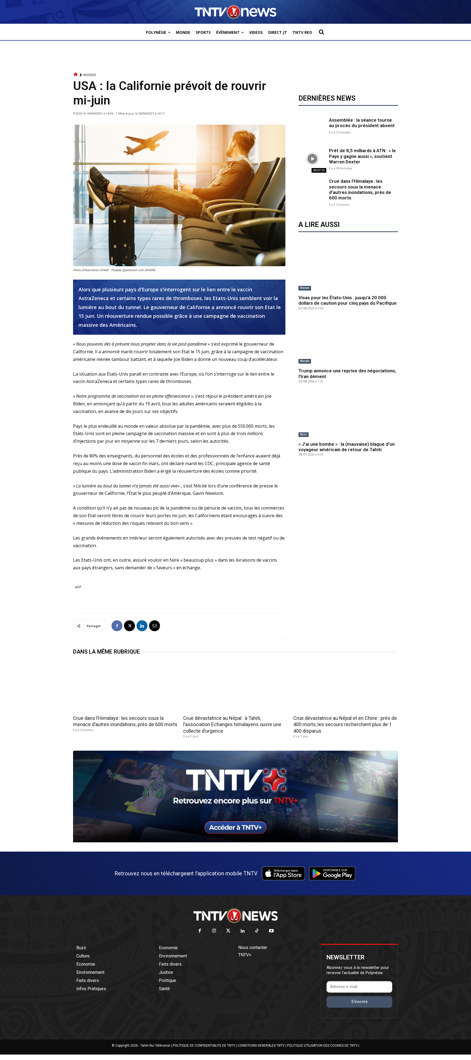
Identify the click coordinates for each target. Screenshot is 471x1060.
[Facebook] (116, 625)
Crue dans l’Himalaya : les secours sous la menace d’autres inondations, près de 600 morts (360, 189)
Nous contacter (252, 947)
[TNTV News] (235, 916)
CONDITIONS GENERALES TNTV (261, 1045)
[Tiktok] (257, 931)
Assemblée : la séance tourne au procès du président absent (362, 122)
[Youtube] (271, 931)
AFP (78, 587)
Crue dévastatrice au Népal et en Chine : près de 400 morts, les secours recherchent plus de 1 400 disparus (345, 724)
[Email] (154, 625)
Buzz (303, 434)
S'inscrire (359, 1001)
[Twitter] (228, 931)
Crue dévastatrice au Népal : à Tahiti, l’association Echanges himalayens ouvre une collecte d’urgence (232, 724)
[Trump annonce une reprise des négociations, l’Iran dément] (348, 341)
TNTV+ (244, 954)
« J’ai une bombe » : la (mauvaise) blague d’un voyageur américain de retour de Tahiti (346, 446)
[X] (129, 625)
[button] (321, 31)
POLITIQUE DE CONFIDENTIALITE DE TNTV (204, 1045)
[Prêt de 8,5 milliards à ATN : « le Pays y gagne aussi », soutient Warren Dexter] (312, 159)
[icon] (75, 74)
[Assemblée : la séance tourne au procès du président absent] (312, 125)
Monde (89, 75)
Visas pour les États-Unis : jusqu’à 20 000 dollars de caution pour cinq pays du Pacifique (347, 300)
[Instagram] (214, 931)
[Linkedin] (142, 625)
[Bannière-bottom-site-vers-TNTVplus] (235, 841)
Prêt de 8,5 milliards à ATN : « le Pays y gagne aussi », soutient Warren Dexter (362, 156)
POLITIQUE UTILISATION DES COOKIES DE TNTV (322, 1045)
